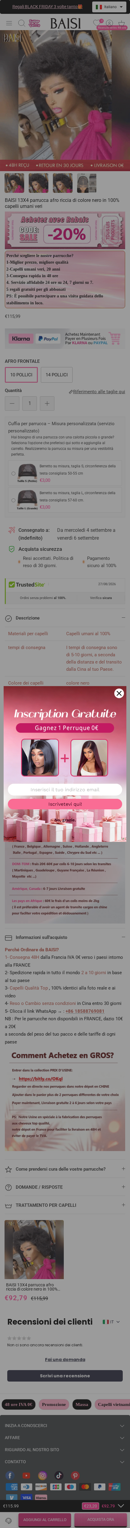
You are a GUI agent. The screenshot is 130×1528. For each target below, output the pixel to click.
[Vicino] (119, 693)
